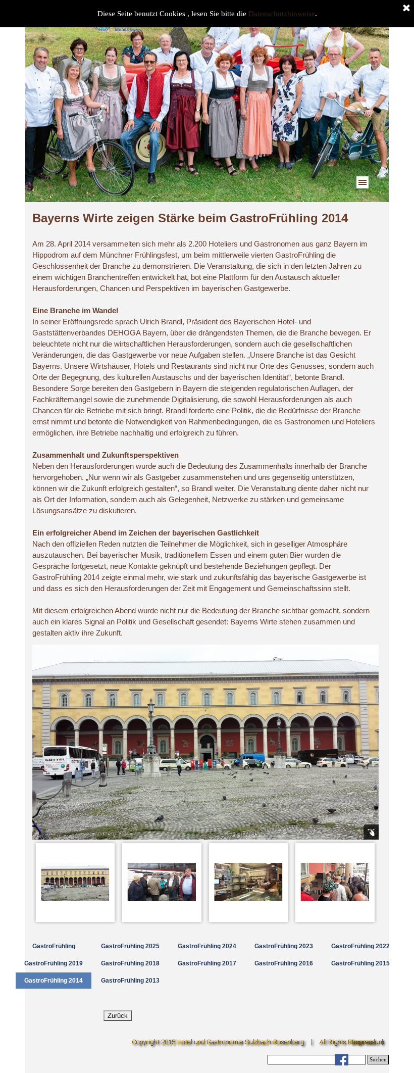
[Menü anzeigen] (362, 182)
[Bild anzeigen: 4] (335, 882)
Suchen (378, 1059)
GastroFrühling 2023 (283, 946)
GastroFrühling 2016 (283, 963)
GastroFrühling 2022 (360, 946)
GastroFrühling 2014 (53, 980)
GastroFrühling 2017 (207, 963)
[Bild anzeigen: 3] (248, 882)
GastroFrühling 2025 (130, 946)
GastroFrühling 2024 (207, 946)
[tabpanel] (205, 424)
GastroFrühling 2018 (130, 963)
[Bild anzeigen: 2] (162, 882)
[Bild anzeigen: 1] (75, 882)
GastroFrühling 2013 (130, 980)
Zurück (118, 1015)
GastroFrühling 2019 (53, 963)
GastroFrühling (53, 946)
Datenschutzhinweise (281, 14)
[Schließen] (406, 9)
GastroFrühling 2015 (360, 963)
